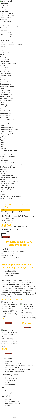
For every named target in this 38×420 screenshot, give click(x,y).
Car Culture (11, 297)
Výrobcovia (9, 391)
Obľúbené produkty (12, 404)
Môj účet (8, 399)
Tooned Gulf (20, 295)
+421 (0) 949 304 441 (7, 190)
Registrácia (4, 3)
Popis (4, 249)
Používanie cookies (12, 367)
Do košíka (5, 237)
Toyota (28, 295)
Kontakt (3, 9)
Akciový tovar (10, 393)
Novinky (8, 406)
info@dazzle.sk (5, 192)
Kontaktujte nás (11, 378)
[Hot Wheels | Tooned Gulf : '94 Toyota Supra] (15, 214)
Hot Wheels (11, 295)
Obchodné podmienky (13, 363)
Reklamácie (9, 382)
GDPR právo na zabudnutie (15, 371)
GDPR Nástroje (10, 380)
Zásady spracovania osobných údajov (19, 365)
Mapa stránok (10, 384)
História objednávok (12, 401)
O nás (2, 7)
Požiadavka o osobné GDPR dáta (17, 369)
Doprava (8, 361)
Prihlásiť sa (4, 5)
